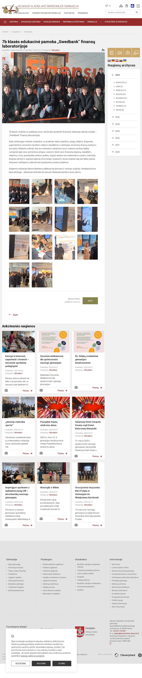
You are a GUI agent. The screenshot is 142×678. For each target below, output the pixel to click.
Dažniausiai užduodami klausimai (125, 577)
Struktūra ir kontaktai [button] (116, 22)
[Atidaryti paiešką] (137, 12)
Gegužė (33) (121, 94)
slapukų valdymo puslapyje (32, 656)
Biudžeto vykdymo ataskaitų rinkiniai (88, 565)
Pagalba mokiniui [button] (51, 22)
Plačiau (26, 391)
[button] (121, 6)
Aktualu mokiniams (119, 590)
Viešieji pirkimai (83, 580)
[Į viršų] (140, 655)
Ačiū (90, 301)
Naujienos (16, 32)
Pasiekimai (12, 574)
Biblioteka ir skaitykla (51, 594)
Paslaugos (23, 13)
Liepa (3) (119, 86)
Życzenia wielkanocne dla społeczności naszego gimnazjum (51, 359)
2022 (117, 138)
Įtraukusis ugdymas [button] (30, 22)
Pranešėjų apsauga (119, 581)
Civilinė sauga (117, 600)
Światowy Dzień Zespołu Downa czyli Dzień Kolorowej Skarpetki (88, 425)
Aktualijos (28, 32)
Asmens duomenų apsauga (123, 571)
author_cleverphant (105, 654)
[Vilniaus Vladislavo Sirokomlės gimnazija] (10, 8)
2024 (117, 124)
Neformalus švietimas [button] (73, 22)
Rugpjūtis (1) (121, 83)
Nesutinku (41, 663)
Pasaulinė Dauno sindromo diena (49, 424)
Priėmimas (83, 13)
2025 (117, 117)
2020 (117, 152)
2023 (117, 131)
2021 (117, 145)
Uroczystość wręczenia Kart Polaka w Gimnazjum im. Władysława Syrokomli (87, 492)
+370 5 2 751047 (119, 631)
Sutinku (61, 663)
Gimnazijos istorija (15, 567)
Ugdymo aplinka (14, 577)
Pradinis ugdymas (50, 567)
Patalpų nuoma (49, 587)
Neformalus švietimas (51, 574)
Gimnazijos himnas (16, 581)
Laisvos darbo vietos (120, 567)
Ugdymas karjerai (50, 581)
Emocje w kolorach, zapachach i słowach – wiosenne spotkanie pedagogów (17, 361)
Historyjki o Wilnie (49, 487)
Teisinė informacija (119, 603)
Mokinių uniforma (119, 584)
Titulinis (5, 32)
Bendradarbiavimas (16, 590)
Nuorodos (116, 564)
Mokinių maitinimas (50, 584)
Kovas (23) (120, 102)
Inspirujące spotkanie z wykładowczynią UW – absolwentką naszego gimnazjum (17, 492)
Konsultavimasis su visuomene (124, 574)
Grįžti (15, 315)
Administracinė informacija (46, 13)
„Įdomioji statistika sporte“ (15, 424)
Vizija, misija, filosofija (17, 571)
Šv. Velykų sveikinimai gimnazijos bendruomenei (86, 359)
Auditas (80, 590)
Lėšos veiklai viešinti (85, 573)
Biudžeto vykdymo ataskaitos (89, 583)
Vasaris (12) (121, 106)
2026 (117, 75)
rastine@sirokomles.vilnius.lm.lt (126, 633)
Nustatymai (21, 663)
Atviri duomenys (118, 607)
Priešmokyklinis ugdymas (53, 564)
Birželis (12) (121, 90)
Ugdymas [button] (13, 22)
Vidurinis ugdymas (50, 571)
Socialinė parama (119, 594)
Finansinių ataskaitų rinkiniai (88, 570)
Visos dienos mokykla (52, 590)
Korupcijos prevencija (120, 597)
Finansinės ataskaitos (86, 587)
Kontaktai (69, 13)
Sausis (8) (120, 110)
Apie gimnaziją (14, 564)
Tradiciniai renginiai (16, 587)
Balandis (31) (121, 98)
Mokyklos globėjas (16, 584)
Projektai (80, 577)
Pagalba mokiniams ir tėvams (54, 577)
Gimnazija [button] (92, 22)
